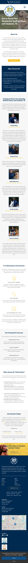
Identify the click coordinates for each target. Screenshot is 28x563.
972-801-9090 (5, 511)
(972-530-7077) (7, 433)
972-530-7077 (5, 504)
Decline (14, 561)
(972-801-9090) (19, 433)
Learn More (20, 554)
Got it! (14, 558)
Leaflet (12, 529)
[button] (24, 7)
